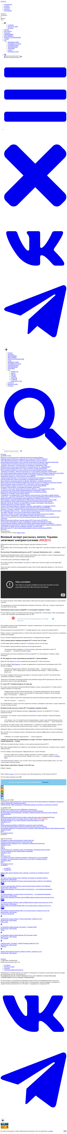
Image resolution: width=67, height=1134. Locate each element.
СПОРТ (6, 39)
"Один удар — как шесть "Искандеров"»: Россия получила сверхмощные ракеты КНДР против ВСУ (31, 496)
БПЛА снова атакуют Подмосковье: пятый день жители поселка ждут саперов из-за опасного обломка (31, 482)
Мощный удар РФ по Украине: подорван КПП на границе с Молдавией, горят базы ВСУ (27, 503)
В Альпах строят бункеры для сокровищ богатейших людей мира (20, 487)
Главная (6, 29)
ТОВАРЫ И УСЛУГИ (14, 43)
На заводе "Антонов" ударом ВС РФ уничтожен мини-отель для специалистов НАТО (26, 509)
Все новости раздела (7, 833)
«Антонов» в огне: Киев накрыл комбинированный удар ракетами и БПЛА (23, 490)
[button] (5, 23)
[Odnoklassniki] (33, 789)
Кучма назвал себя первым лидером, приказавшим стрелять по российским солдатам (26, 521)
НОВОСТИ (14, 371)
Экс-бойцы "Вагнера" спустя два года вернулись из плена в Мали (20, 512)
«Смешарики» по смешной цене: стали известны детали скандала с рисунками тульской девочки (30, 495)
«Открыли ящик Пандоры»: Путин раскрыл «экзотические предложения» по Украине (26, 478)
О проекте (11, 25)
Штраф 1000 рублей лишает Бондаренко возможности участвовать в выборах (24, 492)
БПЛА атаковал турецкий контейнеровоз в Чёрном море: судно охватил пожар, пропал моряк (29, 499)
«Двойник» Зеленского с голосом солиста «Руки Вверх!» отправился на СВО (24, 465)
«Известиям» (32, 711)
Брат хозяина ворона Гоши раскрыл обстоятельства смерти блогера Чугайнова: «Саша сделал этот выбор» (32, 473)
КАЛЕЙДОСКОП (13, 45)
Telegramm (45, 782)
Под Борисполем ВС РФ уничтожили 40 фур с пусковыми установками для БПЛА (28, 474)
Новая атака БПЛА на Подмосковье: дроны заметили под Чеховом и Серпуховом (25, 498)
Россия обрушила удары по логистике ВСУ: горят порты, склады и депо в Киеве (25, 484)
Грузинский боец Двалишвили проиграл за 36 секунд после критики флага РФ (24, 463)
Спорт (9, 360)
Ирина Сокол (21, 532)
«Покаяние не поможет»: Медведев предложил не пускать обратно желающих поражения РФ (29, 471)
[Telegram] (33, 797)
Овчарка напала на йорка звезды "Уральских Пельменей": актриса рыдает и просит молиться (31, 525)
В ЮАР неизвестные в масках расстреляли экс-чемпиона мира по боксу (22, 479)
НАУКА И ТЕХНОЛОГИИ (12, 37)
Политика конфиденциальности (13, 970)
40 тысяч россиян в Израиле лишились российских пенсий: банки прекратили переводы (27, 523)
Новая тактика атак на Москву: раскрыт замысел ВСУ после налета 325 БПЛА (24, 520)
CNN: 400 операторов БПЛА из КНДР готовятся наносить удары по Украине (24, 460)
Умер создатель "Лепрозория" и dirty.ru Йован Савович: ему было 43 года (22, 515)
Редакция (10, 28)
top (8, 4)
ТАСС (29, 651)
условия (50, 1131)
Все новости (8, 31)
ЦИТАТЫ (14, 378)
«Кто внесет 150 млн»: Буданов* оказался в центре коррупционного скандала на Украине (27, 514)
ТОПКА (13, 376)
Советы (10, 50)
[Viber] (33, 795)
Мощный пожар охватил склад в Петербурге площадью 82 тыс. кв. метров (25, 467)
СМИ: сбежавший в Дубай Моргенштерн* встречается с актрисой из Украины (34, 804)
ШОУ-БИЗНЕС (8, 36)
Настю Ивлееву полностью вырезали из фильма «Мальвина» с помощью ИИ (26, 481)
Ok (65, 1131)
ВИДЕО (13, 375)
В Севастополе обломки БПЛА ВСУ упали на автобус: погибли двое (24, 468)
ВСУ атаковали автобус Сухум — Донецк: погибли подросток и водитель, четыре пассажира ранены (31, 510)
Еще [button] (9, 370)
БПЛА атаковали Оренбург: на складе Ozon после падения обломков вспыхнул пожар (26, 470)
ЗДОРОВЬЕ (11, 48)
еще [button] (5, 40)
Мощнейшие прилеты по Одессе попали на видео (18, 476)
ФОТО (13, 373)
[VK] (33, 786)
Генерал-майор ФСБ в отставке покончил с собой (15, 504)
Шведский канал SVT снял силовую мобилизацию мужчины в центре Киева (26, 528)
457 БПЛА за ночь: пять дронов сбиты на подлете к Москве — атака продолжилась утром (27, 488)
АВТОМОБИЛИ (13, 47)
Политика (7, 33)
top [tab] (7, 868)
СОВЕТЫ (14, 379)
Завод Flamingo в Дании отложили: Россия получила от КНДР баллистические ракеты (26, 501)
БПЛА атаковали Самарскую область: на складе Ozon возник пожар (23, 485)
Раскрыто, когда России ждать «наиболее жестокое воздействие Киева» (22, 457)
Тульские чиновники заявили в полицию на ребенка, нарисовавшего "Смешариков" (28, 506)
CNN (27, 559)
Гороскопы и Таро (13, 51)
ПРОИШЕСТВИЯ (13, 42)
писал (12, 774)
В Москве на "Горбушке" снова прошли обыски (15, 493)
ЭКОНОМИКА (9, 34)
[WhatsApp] (33, 792)
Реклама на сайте (13, 26)
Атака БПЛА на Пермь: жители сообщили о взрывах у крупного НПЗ (21, 526)
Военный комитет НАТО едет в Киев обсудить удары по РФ (24, 459)
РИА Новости (16, 664)
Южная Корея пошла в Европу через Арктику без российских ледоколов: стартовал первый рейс (29, 462)
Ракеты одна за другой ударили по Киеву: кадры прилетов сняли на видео (25, 507)
